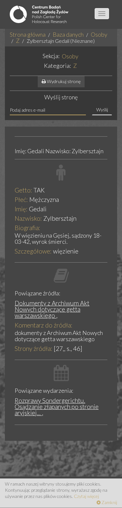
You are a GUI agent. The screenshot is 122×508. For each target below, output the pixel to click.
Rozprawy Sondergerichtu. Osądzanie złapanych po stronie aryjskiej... (57, 406)
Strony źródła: (33, 348)
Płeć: (21, 199)
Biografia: (27, 228)
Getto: (23, 190)
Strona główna (28, 34)
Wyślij (102, 109)
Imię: (21, 209)
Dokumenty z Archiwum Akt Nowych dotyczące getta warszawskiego (52, 309)
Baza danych (68, 34)
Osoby (99, 34)
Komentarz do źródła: (44, 325)
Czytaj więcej (86, 496)
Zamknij (109, 502)
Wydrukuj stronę (63, 81)
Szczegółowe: (33, 251)
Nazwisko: (28, 218)
